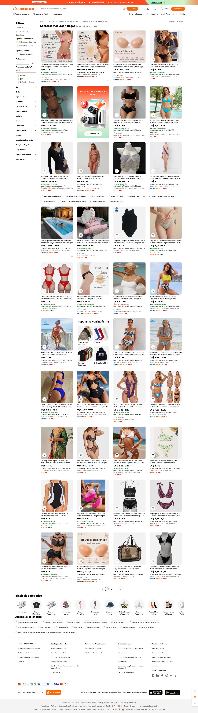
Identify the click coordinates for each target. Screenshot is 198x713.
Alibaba (42, 22)
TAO (116, 702)
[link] (195, 691)
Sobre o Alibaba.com (25, 644)
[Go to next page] (120, 589)
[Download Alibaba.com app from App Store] (156, 692)
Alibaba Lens (30, 692)
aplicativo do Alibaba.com (137, 692)
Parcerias (154, 666)
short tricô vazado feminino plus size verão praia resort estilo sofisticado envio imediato (46, 632)
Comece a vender (157, 653)
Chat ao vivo (122, 653)
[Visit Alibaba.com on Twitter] (162, 675)
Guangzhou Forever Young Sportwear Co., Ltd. (57, 79)
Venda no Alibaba (157, 648)
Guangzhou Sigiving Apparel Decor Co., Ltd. (128, 188)
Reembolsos (122, 661)
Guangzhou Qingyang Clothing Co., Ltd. (127, 311)
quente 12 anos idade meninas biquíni (74, 201)
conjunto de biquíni (148, 627)
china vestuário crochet (137, 196)
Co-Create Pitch (23, 653)
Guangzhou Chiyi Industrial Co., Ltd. (89, 188)
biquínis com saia (116, 201)
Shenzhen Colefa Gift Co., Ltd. (87, 255)
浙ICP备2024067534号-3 (157, 709)
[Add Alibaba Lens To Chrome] (53, 692)
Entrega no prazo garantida (60, 657)
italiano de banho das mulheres (28, 622)
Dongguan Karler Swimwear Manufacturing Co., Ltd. (129, 250)
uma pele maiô (63, 627)
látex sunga (78, 627)
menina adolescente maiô (52, 196)
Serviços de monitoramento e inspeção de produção (65, 667)
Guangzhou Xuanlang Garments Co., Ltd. (91, 525)
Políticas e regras (57, 672)
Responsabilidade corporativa (28, 657)
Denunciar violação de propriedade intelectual (130, 667)
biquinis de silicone (129, 627)
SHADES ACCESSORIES (49, 308)
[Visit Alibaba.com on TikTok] (175, 675)
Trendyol (123, 702)
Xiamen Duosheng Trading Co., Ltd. (125, 362)
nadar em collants (119, 622)
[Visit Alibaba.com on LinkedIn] (157, 675)
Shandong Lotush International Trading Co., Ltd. (57, 250)
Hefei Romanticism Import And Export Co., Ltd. (166, 523)
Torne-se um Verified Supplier (162, 661)
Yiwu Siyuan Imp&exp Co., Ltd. (124, 523)
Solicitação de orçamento (94, 653)
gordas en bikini (111, 627)
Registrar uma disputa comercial (129, 657)
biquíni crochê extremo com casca (163, 196)
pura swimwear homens (26, 627)
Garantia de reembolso (59, 653)
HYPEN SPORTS (155, 252)
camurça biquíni (74, 622)
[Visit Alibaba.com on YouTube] (171, 675)
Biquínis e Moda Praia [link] (100, 22)
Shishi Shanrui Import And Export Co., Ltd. (55, 416)
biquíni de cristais (49, 201)
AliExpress (66, 702)
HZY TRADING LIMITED (158, 414)
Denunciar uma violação (126, 672)
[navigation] (25, 305)
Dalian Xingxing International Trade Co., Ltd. (56, 578)
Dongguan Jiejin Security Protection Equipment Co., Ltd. (166, 134)
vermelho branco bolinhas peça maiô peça (145, 622)
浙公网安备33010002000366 (136, 709)
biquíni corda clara (99, 201)
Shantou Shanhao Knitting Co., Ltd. (89, 311)
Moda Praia (86, 22)
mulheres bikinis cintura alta (76, 196)
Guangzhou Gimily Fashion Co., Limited (55, 470)
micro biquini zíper (117, 196)
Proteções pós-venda (59, 661)
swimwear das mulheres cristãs (97, 622)
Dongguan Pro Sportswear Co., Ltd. (162, 186)
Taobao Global (108, 702)
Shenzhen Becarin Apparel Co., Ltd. (53, 362)
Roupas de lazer (72, 22)
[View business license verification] (120, 709)
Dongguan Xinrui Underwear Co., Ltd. (90, 74)
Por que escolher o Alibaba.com (29, 648)
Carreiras (21, 661)
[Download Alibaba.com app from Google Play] (172, 692)
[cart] (155, 9)
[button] (124, 8)
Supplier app (91, 692)
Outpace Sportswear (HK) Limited (161, 470)
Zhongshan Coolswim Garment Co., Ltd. (164, 76)
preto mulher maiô (98, 196)
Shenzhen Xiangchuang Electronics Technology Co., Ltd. (57, 188)
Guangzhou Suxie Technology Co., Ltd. (126, 419)
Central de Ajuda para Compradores (130, 648)
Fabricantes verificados (93, 648)
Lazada (99, 702)
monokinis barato (45, 627)
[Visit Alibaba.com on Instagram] (166, 675)
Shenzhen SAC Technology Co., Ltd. (53, 132)
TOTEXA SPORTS (47, 525)
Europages (132, 702)
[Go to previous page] (102, 589)
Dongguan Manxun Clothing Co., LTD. (90, 470)
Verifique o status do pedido (161, 657)
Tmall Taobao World (88, 702)
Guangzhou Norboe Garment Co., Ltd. (126, 472)
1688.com (75, 702)
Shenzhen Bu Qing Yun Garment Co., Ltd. (91, 414)
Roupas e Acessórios (56, 22)
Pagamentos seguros (58, 648)
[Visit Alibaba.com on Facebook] (152, 675)
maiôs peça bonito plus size (54, 622)
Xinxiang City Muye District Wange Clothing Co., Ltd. (129, 135)
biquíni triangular (93, 627)
